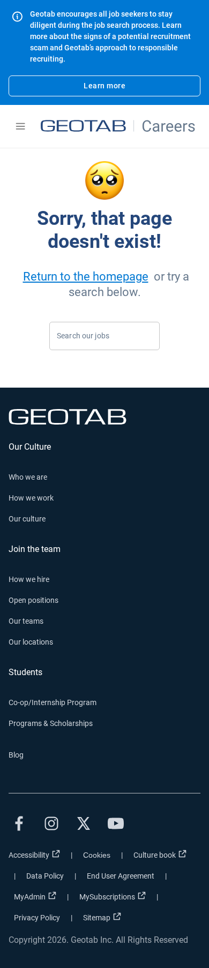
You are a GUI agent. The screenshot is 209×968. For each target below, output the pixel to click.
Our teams (26, 621)
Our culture (27, 519)
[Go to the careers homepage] (119, 126)
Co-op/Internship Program (52, 702)
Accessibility (29, 855)
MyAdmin (30, 897)
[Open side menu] (20, 126)
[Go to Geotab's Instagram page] (51, 823)
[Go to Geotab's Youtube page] (115, 823)
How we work (31, 498)
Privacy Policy (37, 917)
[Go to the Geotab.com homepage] (104, 417)
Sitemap (96, 917)
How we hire (29, 579)
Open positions (33, 600)
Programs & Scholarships (51, 723)
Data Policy (45, 876)
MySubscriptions (107, 897)
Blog (16, 755)
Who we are (28, 477)
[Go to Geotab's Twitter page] (83, 823)
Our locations (31, 642)
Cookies (96, 855)
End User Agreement (120, 876)
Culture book (154, 855)
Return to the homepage (85, 276)
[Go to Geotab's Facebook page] (19, 823)
